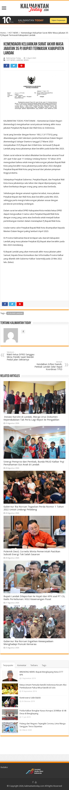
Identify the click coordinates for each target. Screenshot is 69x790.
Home (3, 33)
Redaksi (4, 767)
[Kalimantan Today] (35, 7)
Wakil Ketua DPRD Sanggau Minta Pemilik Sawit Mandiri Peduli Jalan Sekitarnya (20, 356)
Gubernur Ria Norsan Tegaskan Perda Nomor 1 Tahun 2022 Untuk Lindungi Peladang (34, 508)
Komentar (21, 665)
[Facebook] (33, 782)
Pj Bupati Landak (15, 313)
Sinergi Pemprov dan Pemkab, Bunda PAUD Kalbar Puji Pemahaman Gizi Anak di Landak (34, 463)
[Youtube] (35, 782)
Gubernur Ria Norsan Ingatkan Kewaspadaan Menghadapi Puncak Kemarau (28, 643)
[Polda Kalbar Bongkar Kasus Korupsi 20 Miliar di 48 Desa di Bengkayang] (10, 714)
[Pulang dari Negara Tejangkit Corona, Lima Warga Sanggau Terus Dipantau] (10, 727)
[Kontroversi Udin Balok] (10, 701)
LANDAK (19, 60)
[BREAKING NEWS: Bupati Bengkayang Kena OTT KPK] (10, 676)
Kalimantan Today (13, 58)
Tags (44, 665)
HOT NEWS (13, 33)
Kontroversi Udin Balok (30, 698)
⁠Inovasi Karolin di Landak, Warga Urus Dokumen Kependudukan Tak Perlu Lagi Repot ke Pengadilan (31, 418)
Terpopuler (8, 665)
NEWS (26, 60)
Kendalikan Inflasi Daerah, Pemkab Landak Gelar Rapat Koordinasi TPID (48, 366)
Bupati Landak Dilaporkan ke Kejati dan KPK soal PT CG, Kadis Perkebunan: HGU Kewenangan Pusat (34, 598)
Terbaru (34, 665)
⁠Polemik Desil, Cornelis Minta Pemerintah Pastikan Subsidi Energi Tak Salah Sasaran (32, 553)
